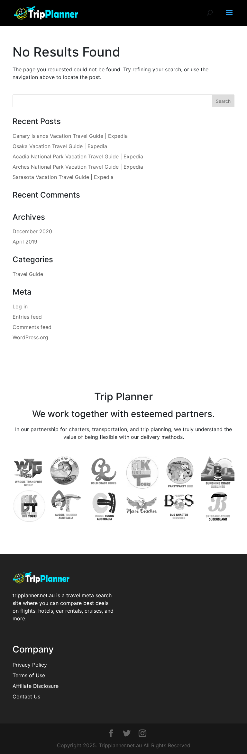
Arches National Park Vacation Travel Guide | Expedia (78, 167)
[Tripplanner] (111, 734)
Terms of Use (29, 675)
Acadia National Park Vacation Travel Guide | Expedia (78, 156)
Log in (20, 306)
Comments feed (32, 327)
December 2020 (32, 231)
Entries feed (27, 317)
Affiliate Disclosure (36, 686)
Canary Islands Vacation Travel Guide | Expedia (70, 136)
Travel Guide (28, 274)
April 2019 (25, 241)
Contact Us (26, 696)
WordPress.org (30, 337)
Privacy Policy (30, 664)
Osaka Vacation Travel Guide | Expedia (60, 146)
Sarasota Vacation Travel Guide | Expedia (63, 177)
